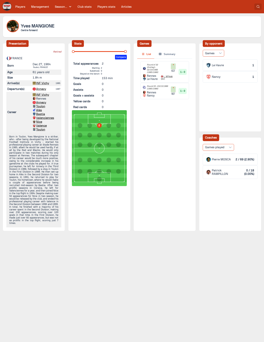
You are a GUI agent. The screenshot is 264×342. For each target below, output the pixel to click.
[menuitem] (20, 6)
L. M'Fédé (168, 76)
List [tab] (148, 54)
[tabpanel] (165, 80)
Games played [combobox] (214, 147)
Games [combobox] (210, 53)
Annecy (41, 89)
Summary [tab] (169, 54)
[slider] (73, 51)
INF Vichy (42, 83)
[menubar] (73, 6)
